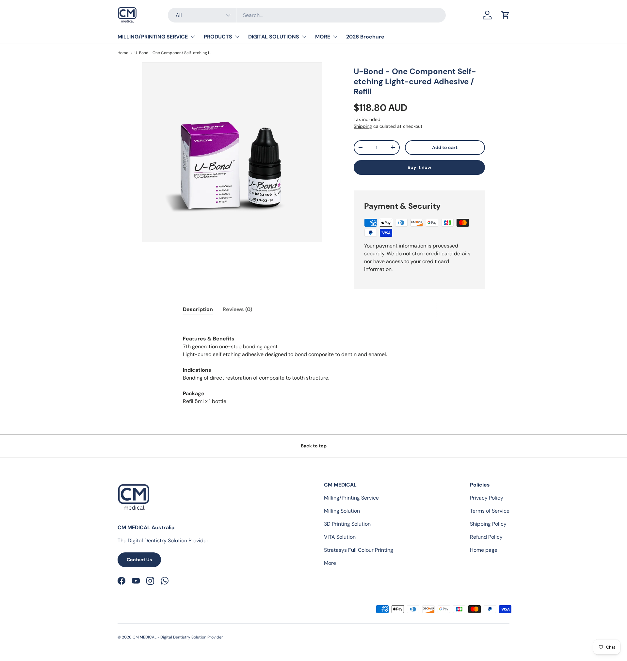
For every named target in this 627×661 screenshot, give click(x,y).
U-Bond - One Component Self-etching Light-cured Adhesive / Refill (174, 52)
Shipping (363, 126)
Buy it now (419, 167)
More (330, 563)
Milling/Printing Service (351, 497)
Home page (483, 550)
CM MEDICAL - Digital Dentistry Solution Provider (178, 637)
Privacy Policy (486, 497)
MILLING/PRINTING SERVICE (153, 36)
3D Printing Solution (347, 523)
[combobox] (307, 15)
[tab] (198, 309)
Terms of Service (489, 510)
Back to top (314, 446)
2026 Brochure (365, 36)
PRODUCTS (218, 36)
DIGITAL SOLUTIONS (273, 36)
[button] (505, 15)
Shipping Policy (488, 523)
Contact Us (139, 560)
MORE (322, 36)
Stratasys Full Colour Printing (358, 550)
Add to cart (445, 147)
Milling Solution (342, 510)
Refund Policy (486, 536)
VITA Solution (340, 536)
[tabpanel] (313, 370)
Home (123, 52)
